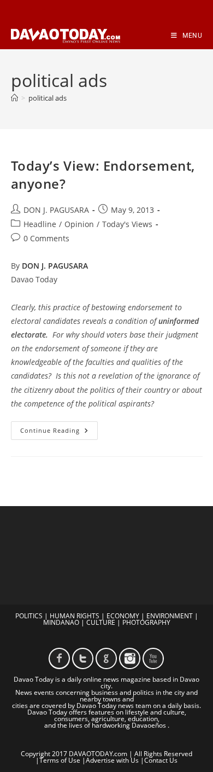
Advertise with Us (112, 760)
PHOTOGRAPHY (146, 622)
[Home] (14, 98)
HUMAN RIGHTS (74, 615)
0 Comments (46, 238)
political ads (47, 98)
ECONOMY (122, 615)
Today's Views (127, 224)
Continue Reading (59, 432)
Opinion (79, 224)
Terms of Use (59, 760)
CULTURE (100, 622)
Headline (39, 224)
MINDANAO (61, 622)
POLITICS (29, 615)
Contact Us (160, 760)
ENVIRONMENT (169, 615)
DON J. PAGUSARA (56, 210)
